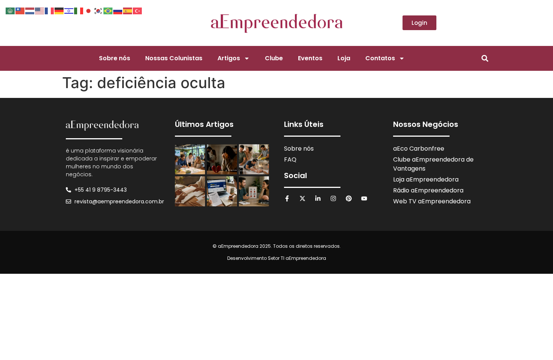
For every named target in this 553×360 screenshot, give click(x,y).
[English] (40, 10)
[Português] (108, 10)
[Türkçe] (138, 10)
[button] (485, 58)
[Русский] (118, 10)
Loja (343, 58)
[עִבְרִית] (69, 10)
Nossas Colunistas (173, 58)
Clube (274, 58)
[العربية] (10, 10)
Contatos (380, 58)
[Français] (50, 10)
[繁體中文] (20, 10)
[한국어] (98, 10)
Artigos (228, 58)
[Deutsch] (59, 10)
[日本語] (89, 10)
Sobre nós (114, 58)
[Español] (128, 10)
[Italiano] (79, 10)
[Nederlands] (30, 10)
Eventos (310, 58)
